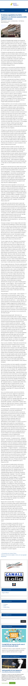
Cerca (23, 621)
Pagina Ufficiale (5, 592)
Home (4, 605)
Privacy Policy (6, 607)
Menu (2, 10)
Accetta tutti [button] (12, 683)
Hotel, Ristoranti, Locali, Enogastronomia (11, 656)
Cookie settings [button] (5, 683)
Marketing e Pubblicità (7, 626)
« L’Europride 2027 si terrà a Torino (8, 553)
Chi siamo (5, 604)
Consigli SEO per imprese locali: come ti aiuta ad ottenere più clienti (13, 645)
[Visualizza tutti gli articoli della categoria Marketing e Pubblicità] (25, 626)
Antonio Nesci (15, 20)
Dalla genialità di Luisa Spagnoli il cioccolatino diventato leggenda (12, 671)
